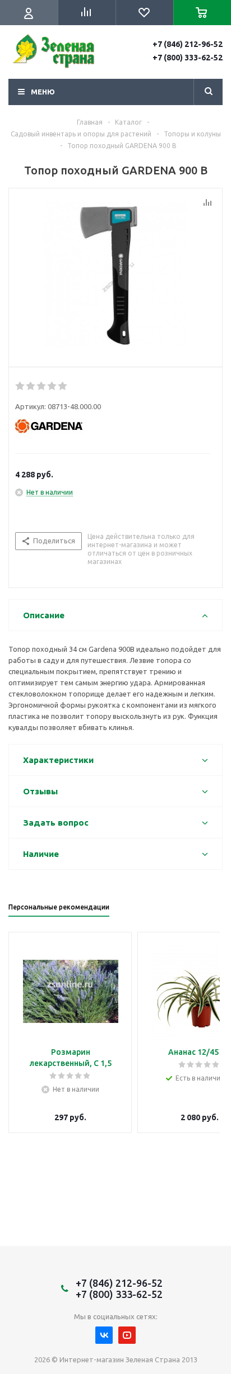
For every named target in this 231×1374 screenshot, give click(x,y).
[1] (20, 386)
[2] (31, 386)
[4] (52, 386)
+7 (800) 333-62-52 (188, 57)
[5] (63, 386)
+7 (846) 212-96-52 (188, 44)
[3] (41, 386)
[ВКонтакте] (104, 1335)
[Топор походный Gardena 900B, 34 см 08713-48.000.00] (115, 275)
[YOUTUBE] (127, 1335)
